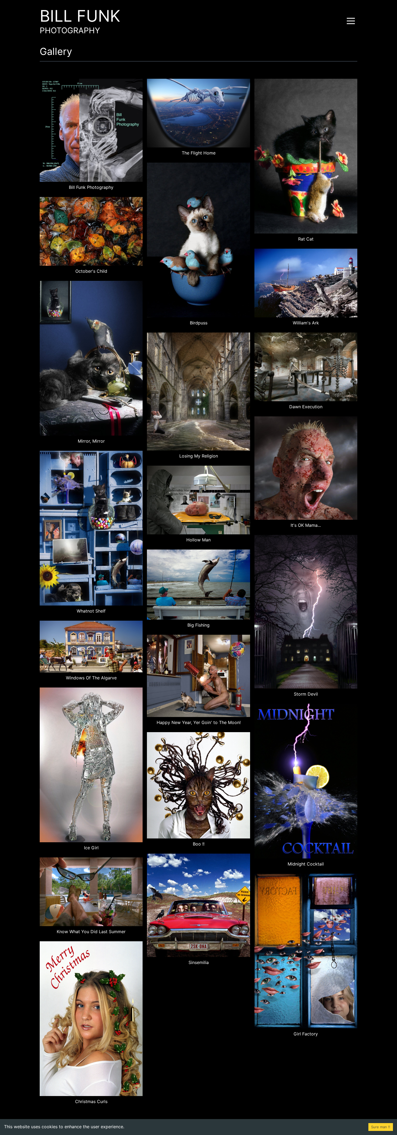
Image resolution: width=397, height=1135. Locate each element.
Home (191, 7)
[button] (350, 20)
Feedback (199, 46)
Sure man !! (380, 1127)
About (191, 33)
